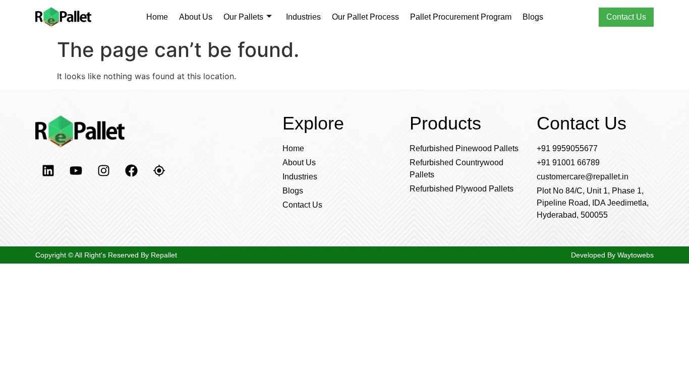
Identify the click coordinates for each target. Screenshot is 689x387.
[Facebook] (131, 170)
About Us (195, 17)
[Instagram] (103, 170)
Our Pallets (243, 17)
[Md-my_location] (158, 170)
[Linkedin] (48, 170)
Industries (303, 17)
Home (157, 17)
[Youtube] (75, 170)
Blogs (533, 17)
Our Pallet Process (365, 17)
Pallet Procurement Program (460, 17)
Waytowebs (634, 255)
